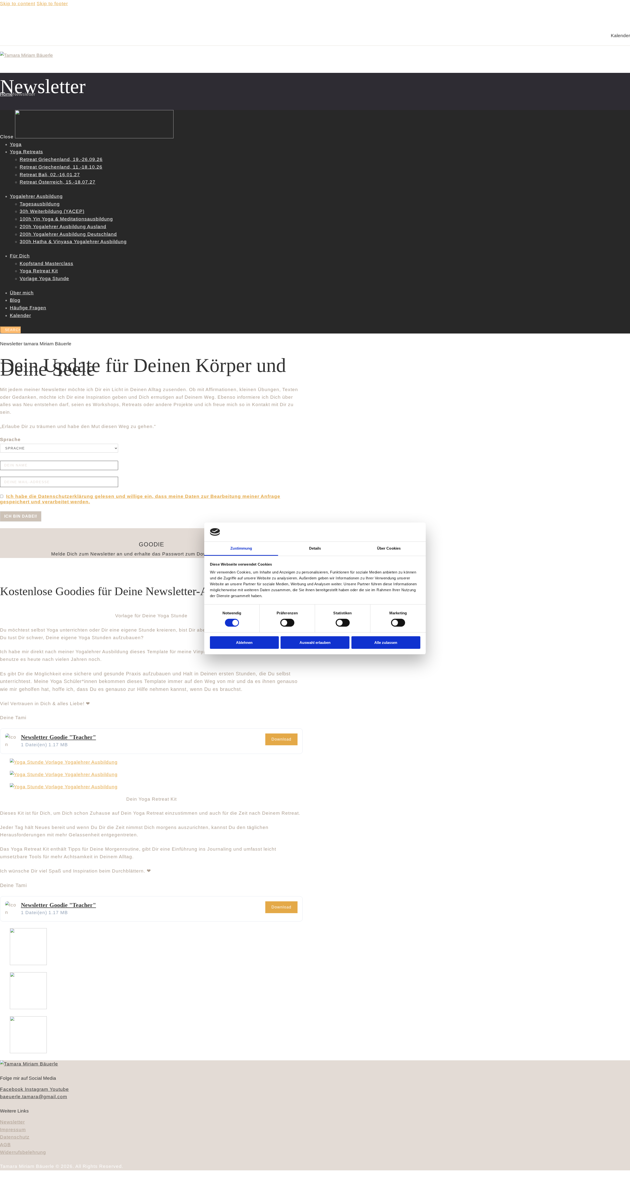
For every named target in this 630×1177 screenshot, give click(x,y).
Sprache (10, 439)
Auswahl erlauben (315, 642)
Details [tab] (315, 548)
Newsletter (12, 1122)
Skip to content (17, 3)
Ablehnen (244, 642)
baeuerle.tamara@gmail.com (33, 1096)
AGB (5, 1144)
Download (281, 739)
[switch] (287, 623)
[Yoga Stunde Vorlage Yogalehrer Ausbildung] (64, 762)
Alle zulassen (385, 642)
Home (6, 94)
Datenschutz (15, 1137)
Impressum (13, 1129)
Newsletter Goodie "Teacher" (58, 737)
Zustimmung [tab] (241, 548)
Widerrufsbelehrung (23, 1152)
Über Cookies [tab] (389, 548)
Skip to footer (52, 3)
